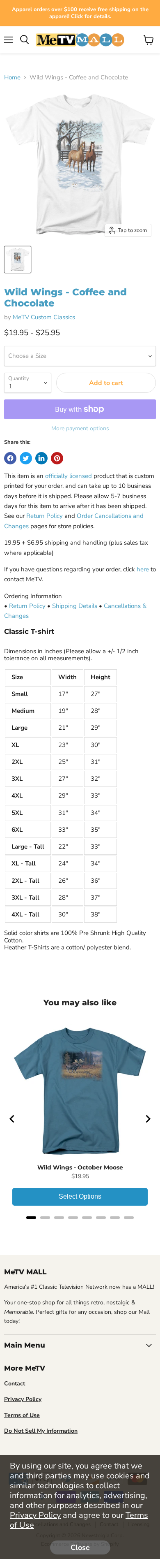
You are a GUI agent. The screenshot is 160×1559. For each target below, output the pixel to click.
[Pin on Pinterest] (57, 458)
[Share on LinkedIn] (41, 458)
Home (12, 77)
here (143, 569)
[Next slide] (147, 1119)
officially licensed (68, 476)
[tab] (31, 1217)
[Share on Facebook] (10, 458)
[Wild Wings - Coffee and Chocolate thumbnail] (18, 259)
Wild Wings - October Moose (80, 1167)
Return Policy (44, 516)
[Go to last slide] (12, 1119)
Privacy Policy (35, 1515)
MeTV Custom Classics (44, 317)
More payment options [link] (80, 428)
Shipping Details (74, 606)
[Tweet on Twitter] (26, 458)
